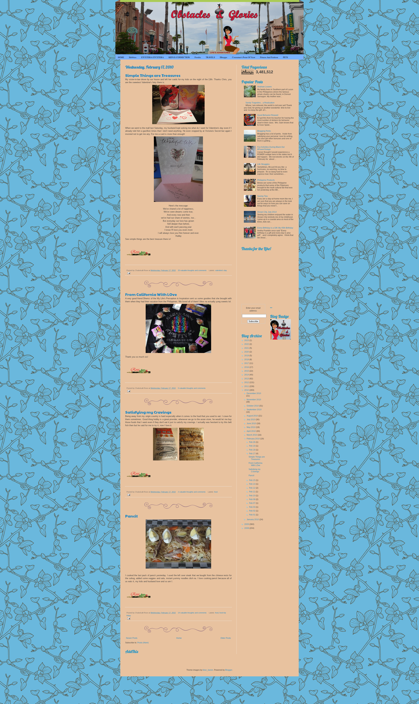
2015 (246, 371)
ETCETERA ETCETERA (152, 57)
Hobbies (132, 57)
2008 (246, 528)
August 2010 (252, 416)
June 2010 (252, 423)
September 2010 (254, 409)
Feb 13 (252, 484)
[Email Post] (128, 273)
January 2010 (253, 519)
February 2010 (253, 439)
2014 (246, 375)
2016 (246, 367)
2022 (246, 344)
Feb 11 (252, 492)
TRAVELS (210, 57)
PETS (285, 57)
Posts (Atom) (143, 643)
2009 (246, 524)
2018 (246, 359)
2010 (246, 390)
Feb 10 (252, 495)
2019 (246, 355)
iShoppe (223, 57)
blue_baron (208, 670)
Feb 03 (252, 507)
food (216, 492)
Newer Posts (131, 638)
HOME (121, 57)
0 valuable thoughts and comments (192, 388)
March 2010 (252, 435)
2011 (246, 386)
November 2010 (254, 399)
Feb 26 (252, 442)
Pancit (131, 516)
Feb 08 (252, 499)
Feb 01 (252, 515)
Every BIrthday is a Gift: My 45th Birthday (275, 228)
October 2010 (253, 406)
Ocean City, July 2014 (267, 212)
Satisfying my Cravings (148, 412)
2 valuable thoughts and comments (192, 492)
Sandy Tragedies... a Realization (260, 103)
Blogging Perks (264, 131)
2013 (246, 379)
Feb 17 (252, 453)
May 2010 (251, 427)
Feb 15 (252, 480)
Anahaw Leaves (264, 87)
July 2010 (251, 419)
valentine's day (221, 270)
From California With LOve (151, 294)
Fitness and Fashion (269, 57)
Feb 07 (252, 503)
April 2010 (251, 431)
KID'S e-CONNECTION (179, 57)
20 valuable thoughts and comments (192, 270)
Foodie (198, 57)
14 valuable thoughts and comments (192, 613)
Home (179, 638)
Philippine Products (266, 180)
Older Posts (225, 638)
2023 (246, 340)
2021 (246, 348)
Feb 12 (252, 488)
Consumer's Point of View (243, 57)
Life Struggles (263, 164)
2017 (246, 363)
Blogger (228, 670)
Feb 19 (252, 446)
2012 (246, 382)
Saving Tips (262, 196)
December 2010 (254, 393)
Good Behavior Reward (267, 115)
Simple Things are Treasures (152, 75)
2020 (246, 352)
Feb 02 (252, 511)
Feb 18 (252, 450)
